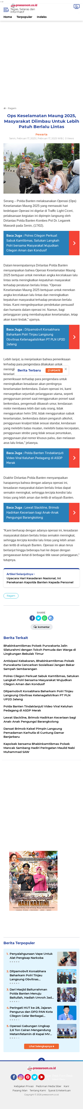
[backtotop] (41, 1061)
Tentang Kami (38, 1090)
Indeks (42, 17)
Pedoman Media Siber (48, 1086)
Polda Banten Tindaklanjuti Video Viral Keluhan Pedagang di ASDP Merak (35, 458)
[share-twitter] (38, 618)
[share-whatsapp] (44, 618)
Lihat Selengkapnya (41, 1046)
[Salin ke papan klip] (50, 618)
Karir (66, 1086)
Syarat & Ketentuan (59, 1090)
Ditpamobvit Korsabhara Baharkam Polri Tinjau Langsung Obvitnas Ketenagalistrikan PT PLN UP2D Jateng (28, 975)
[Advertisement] (41, 62)
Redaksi (71, 1076)
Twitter (36, 1082)
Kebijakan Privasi (24, 1086)
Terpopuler (24, 17)
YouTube (44, 1082)
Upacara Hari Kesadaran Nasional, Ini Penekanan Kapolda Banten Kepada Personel (40, 580)
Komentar (43, 627)
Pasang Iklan (20, 1090)
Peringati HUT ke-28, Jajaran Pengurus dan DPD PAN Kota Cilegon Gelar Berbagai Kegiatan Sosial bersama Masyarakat (31, 1012)
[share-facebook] (32, 618)
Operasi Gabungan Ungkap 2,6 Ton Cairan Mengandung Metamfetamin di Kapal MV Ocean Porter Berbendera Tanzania (30, 1030)
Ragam (11, 595)
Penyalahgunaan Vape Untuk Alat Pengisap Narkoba (31, 956)
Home (7, 17)
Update (55, 370)
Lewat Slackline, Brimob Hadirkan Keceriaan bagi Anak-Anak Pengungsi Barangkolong (32, 512)
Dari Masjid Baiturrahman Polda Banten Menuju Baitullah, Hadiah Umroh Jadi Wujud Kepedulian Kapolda (31, 994)
